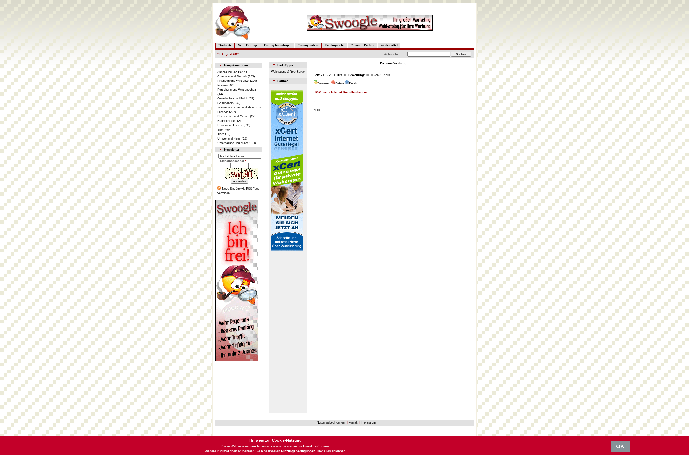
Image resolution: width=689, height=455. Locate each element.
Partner (282, 81)
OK (620, 446)
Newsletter (231, 149)
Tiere (220, 134)
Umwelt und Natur (229, 138)
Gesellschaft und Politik (232, 98)
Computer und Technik (232, 76)
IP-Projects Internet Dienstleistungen (341, 92)
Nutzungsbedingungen (331, 422)
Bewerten (324, 83)
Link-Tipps (285, 65)
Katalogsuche (334, 45)
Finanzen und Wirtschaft (233, 80)
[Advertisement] (287, 332)
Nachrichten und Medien (233, 116)
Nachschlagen (226, 120)
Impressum (368, 422)
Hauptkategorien (236, 65)
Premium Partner (362, 45)
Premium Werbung (393, 63)
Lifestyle (222, 111)
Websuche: (392, 54)
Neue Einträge (248, 45)
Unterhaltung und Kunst (232, 142)
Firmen (222, 85)
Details (353, 83)
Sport (220, 129)
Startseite (225, 45)
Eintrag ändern (308, 45)
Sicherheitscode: (233, 160)
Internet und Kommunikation (235, 107)
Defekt (339, 83)
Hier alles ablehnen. (331, 451)
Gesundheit (225, 103)
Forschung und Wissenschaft (236, 89)
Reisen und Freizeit (230, 125)
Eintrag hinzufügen (277, 45)
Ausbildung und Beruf (231, 71)
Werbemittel (389, 45)
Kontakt (353, 422)
